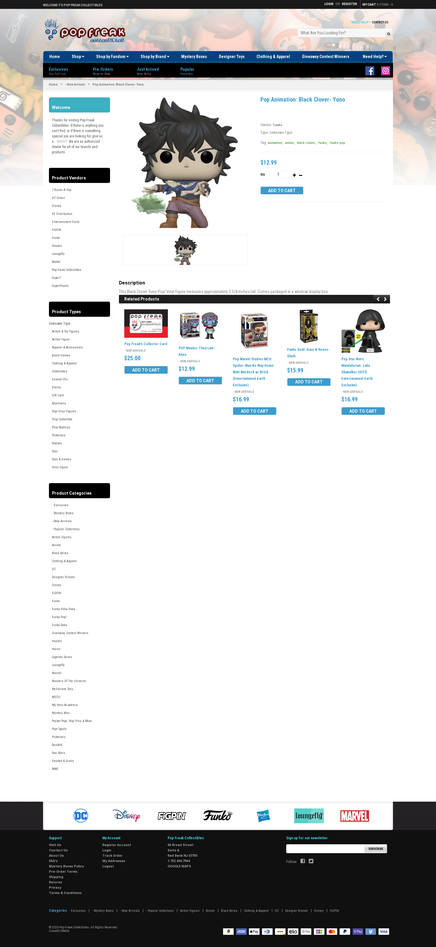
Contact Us (380, 22)
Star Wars (58, 753)
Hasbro (57, 246)
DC (54, 569)
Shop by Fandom (111, 56)
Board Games (61, 355)
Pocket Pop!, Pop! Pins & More (72, 721)
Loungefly (58, 254)
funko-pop (337, 143)
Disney (56, 206)
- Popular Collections (66, 529)
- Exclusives (60, 505)
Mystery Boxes (194, 56)
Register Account (116, 845)
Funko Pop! (59, 617)
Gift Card (58, 395)
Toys (55, 451)
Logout (108, 866)
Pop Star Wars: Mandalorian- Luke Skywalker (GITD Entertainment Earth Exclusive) (357, 372)
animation (275, 143)
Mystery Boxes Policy (66, 866)
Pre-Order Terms (63, 872)
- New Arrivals (75, 84)
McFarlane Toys (62, 689)
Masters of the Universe (69, 681)
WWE (55, 769)
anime (290, 143)
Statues (57, 443)
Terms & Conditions (65, 893)
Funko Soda (59, 625)
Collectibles (59, 371)
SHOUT (62, 141)
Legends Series (62, 657)
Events (56, 387)
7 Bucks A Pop (61, 190)
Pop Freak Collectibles (66, 270)
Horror (56, 649)
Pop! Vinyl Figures (64, 411)
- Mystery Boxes (63, 513)
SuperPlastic (60, 286)
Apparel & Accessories (67, 347)
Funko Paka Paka (63, 609)
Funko (56, 238)
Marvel (56, 673)
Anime (56, 545)
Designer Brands (63, 577)
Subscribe (375, 848)
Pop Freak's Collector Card (145, 344)
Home (54, 56)
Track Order (112, 856)
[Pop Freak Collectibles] (86, 31)
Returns (55, 882)
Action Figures (61, 537)
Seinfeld (57, 745)
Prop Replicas (61, 427)
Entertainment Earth (65, 222)
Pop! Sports (59, 729)
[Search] (388, 33)
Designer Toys (232, 56)
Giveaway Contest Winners (325, 56)
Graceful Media (59, 930)
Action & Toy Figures (65, 331)
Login (106, 850)
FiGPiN (56, 230)
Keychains (59, 403)
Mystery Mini (61, 713)
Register (349, 4)
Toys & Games (61, 459)
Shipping (56, 877)
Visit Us (55, 845)
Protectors (59, 435)
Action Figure (61, 339)
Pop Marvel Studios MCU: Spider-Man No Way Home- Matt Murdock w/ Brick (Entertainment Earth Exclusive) (254, 372)
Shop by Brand (154, 56)
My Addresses (113, 861)
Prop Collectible (62, 419)
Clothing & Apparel (273, 56)
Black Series (60, 553)
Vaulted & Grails (63, 761)
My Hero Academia (65, 705)
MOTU (56, 697)
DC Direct (58, 198)
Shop (77, 56)
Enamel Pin (60, 379)
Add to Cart (282, 190)
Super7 (56, 278)
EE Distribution (62, 214)
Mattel (56, 262)
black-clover (306, 143)
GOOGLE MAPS (179, 866)
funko (322, 143)
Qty (262, 174)
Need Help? (373, 56)
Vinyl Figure (60, 467)
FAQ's (53, 861)
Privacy (55, 888)
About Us (56, 856)
